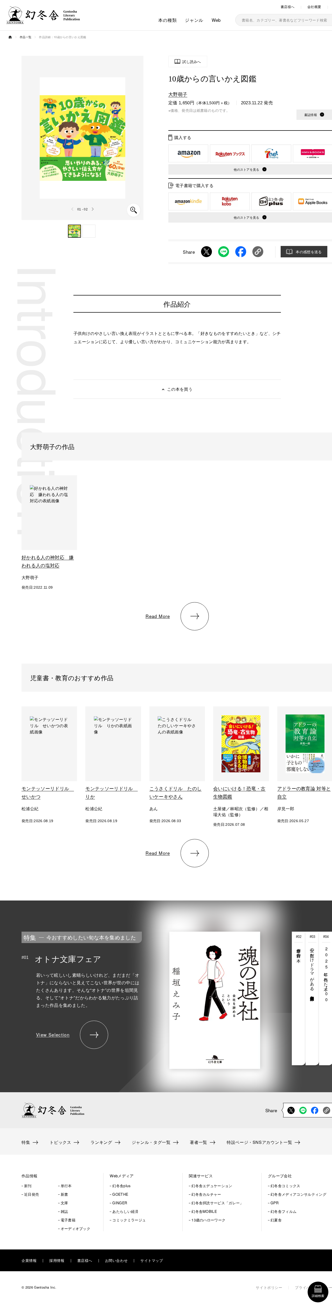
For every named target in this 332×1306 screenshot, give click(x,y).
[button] (74, 231)
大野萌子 (177, 94)
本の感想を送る (309, 251)
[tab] (299, 998)
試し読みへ (191, 61)
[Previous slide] (72, 209)
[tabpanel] (141, 998)
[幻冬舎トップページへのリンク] (43, 21)
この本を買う (179, 389)
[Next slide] (92, 209)
